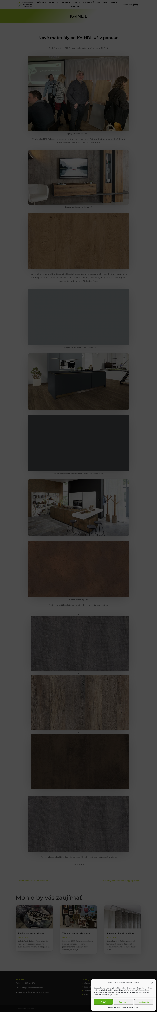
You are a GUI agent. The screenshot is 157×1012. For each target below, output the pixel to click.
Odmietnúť (123, 1002)
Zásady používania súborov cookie (120, 1007)
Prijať (103, 1002)
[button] (152, 982)
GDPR (136, 1007)
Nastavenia (144, 1002)
